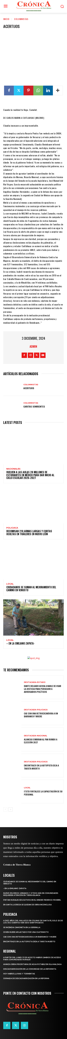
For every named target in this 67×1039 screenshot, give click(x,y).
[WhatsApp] (38, 90)
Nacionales (13, 469)
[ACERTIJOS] (12, 386)
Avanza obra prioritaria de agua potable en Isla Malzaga (32, 964)
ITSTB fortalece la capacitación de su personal (43, 793)
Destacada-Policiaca (35, 710)
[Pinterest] (28, 90)
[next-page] (10, 809)
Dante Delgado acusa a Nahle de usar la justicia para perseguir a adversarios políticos (42, 688)
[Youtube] (43, 355)
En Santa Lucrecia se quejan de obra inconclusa (27, 905)
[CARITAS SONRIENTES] (12, 405)
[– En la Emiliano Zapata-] (33, 617)
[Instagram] (30, 355)
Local (10, 584)
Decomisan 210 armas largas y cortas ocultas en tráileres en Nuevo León (29, 532)
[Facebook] (9, 90)
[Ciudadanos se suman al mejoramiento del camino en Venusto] (33, 561)
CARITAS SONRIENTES (34, 406)
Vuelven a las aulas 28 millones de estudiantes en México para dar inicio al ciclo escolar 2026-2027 (30, 475)
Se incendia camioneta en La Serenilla (21, 927)
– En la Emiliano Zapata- (20, 643)
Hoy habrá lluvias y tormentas (19, 974)
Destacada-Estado (34, 682)
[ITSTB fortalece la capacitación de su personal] (12, 791)
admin (33, 346)
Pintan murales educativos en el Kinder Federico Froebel (32, 900)
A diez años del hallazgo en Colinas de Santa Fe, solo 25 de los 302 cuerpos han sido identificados (33, 922)
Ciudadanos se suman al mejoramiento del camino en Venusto (31, 588)
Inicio (6, 19)
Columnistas (21, 19)
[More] (58, 90)
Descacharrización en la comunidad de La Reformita (29, 969)
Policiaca (12, 528)
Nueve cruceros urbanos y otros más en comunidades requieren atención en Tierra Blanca (30, 894)
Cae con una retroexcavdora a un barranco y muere (41, 715)
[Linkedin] (48, 90)
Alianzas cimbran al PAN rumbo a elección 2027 (40, 741)
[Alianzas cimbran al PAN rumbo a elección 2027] (12, 739)
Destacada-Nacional (35, 736)
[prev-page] (5, 809)
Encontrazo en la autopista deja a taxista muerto (41, 767)
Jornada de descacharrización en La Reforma (26, 978)
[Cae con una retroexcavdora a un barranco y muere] (12, 713)
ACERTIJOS (28, 388)
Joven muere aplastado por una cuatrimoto (26, 932)
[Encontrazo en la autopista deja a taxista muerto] (12, 765)
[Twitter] (19, 90)
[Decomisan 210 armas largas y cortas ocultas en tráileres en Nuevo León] (33, 505)
